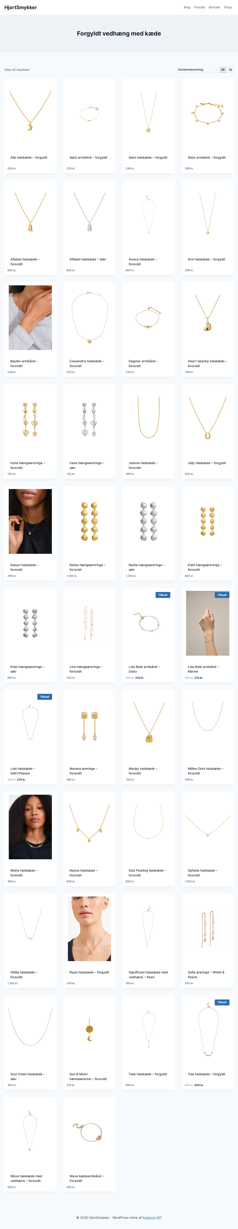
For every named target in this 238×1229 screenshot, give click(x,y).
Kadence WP (152, 1218)
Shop (228, 7)
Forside (199, 7)
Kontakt (214, 7)
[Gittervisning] (223, 70)
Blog (187, 7)
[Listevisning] (231, 70)
